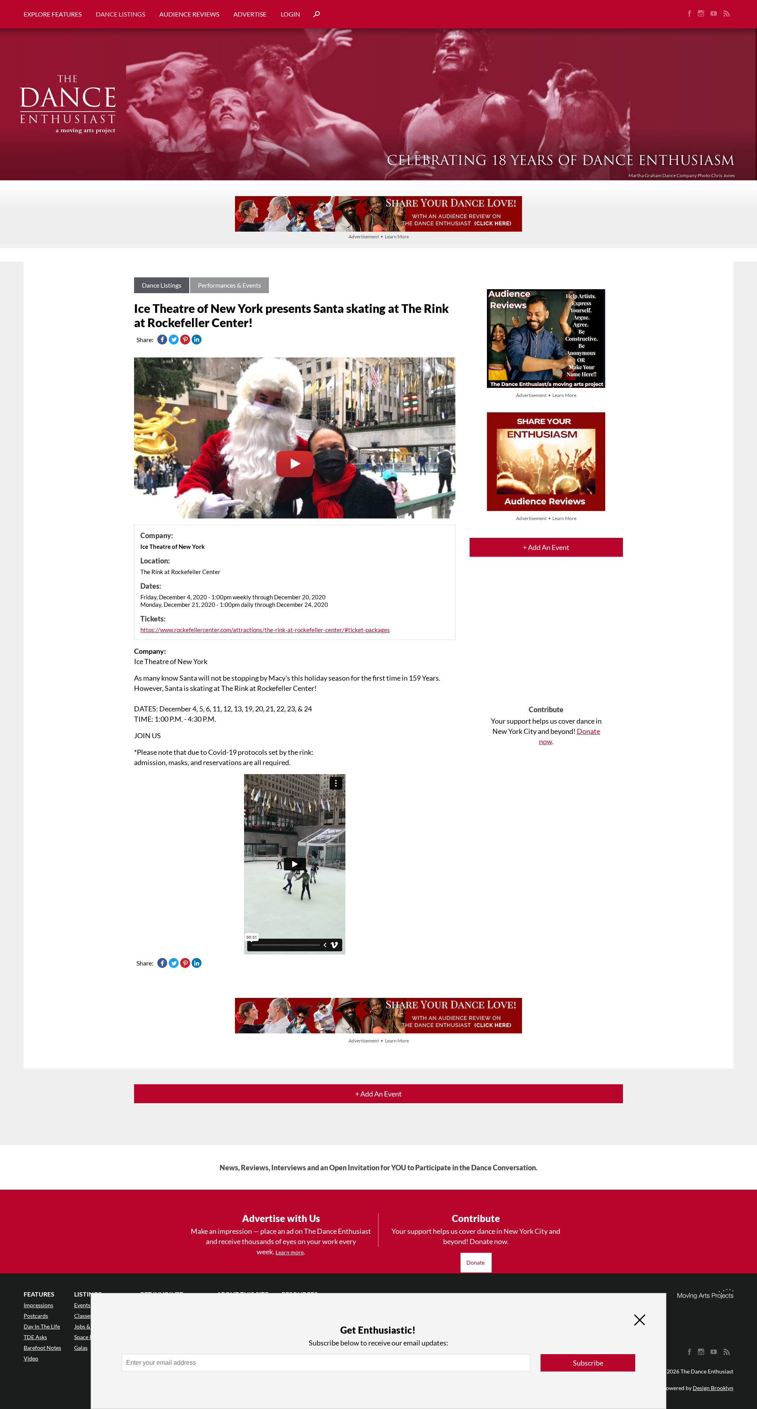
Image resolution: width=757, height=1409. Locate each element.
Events (82, 1305)
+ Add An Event (546, 547)
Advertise (250, 14)
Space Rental (89, 1337)
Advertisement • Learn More (379, 237)
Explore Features (53, 14)
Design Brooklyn (713, 1388)
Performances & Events (229, 285)
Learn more (290, 1252)
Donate (476, 1262)
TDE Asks (35, 1337)
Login (290, 14)
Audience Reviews (189, 14)
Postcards (36, 1315)
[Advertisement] (546, 638)
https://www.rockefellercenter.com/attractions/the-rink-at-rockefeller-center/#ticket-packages (265, 629)
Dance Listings (120, 14)
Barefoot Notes (42, 1347)
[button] (313, 14)
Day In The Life (42, 1326)
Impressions (38, 1305)
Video (31, 1358)
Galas (81, 1347)
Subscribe (588, 1362)
